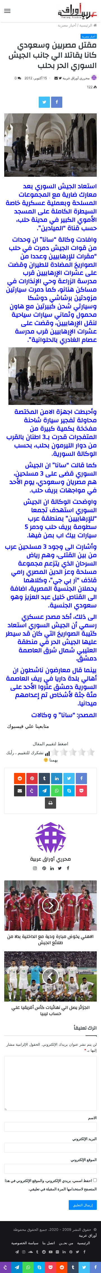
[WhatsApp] (56, 790)
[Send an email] (56, 78)
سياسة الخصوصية (24, 1243)
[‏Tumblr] (44, 778)
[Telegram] (44, 790)
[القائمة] (7, 11)
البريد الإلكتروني (84, 1138)
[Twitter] (44, 102)
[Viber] (32, 790)
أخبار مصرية (67, 25)
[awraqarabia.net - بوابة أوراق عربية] (77, 11)
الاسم (92, 1118)
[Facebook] (56, 102)
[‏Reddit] (19, 778)
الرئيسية (86, 25)
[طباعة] (50, 803)
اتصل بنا (48, 1243)
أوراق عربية (88, 1235)
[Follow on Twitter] (60, 78)
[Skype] (69, 790)
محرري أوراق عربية (76, 78)
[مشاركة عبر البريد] (19, 790)
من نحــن (66, 1243)
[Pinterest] (32, 778)
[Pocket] (81, 790)
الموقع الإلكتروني (84, 1159)
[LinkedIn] (56, 778)
